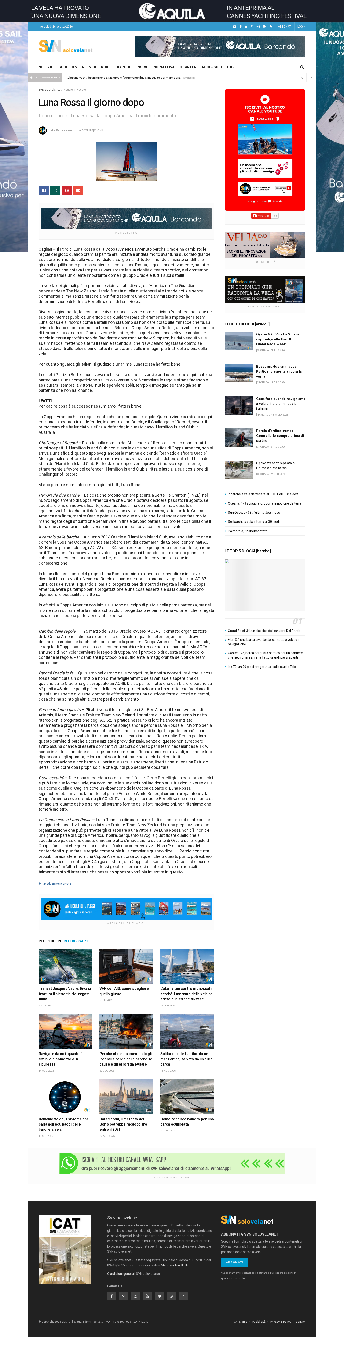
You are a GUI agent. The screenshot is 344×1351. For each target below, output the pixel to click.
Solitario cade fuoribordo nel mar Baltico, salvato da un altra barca (186, 1059)
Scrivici (300, 1321)
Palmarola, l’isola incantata (247, 531)
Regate (81, 89)
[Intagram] (258, 26)
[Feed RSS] (271, 26)
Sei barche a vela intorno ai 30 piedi (254, 522)
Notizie (68, 89)
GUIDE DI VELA (71, 67)
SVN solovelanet (49, 89)
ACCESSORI (212, 67)
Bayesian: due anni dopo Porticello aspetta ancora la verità (279, 371)
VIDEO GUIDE (100, 67)
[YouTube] (234, 26)
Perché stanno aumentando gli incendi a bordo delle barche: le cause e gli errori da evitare (125, 1059)
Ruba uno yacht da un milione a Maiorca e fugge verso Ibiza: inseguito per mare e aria (123, 77)
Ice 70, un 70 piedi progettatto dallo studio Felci (262, 667)
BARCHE (124, 67)
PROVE (142, 67)
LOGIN (301, 26)
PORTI (232, 67)
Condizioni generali (121, 1274)
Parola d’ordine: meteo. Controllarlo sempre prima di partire (280, 436)
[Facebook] (241, 26)
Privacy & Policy (280, 1321)
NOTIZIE (46, 67)
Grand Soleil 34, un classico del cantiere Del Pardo (264, 631)
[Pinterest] (264, 26)
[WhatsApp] (252, 26)
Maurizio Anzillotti (174, 1265)
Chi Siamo (241, 1321)
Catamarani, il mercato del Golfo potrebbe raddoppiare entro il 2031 (123, 1124)
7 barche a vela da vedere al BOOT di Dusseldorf (263, 494)
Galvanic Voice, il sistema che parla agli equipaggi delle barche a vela (64, 1124)
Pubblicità (259, 1321)
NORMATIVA (164, 67)
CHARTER (188, 67)
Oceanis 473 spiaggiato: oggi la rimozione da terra (264, 503)
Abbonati (234, 1262)
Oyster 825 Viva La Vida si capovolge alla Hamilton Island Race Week (277, 339)
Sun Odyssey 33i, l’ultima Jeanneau (254, 512)
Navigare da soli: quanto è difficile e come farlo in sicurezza (61, 1059)
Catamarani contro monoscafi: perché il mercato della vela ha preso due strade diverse (186, 993)
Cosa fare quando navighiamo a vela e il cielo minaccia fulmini (280, 404)
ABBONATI (285, 26)
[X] (246, 26)
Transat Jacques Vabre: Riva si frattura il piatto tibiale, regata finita (65, 993)
